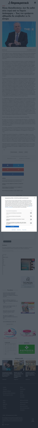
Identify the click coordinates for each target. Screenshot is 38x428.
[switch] (30, 213)
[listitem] (19, 210)
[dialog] (19, 214)
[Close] (35, 198)
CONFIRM (12, 226)
